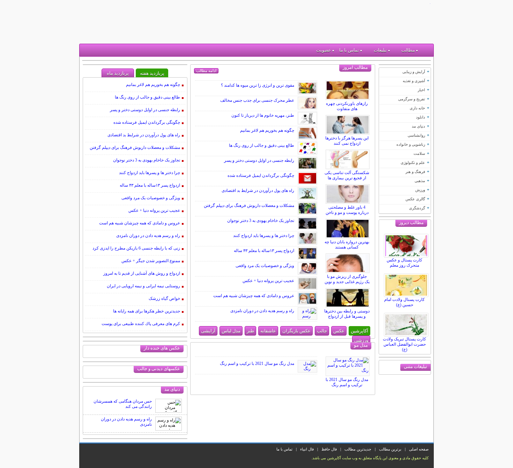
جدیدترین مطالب (357, 449)
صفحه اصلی (419, 449)
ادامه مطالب (206, 71)
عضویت (323, 50)
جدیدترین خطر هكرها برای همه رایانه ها (146, 311)
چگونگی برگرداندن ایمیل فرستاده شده (261, 175)
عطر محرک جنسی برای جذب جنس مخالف (257, 100)
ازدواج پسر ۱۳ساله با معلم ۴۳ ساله (264, 250)
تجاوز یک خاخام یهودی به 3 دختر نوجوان (260, 220)
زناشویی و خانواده (410, 144)
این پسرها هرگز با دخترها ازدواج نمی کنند (347, 141)
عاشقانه (268, 330)
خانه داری (417, 108)
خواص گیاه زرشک (164, 298)
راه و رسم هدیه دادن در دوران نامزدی (262, 310)
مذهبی (420, 181)
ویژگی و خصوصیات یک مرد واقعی (265, 265)
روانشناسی (416, 135)
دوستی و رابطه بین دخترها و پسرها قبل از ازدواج (347, 314)
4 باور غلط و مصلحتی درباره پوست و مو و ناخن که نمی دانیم (347, 212)
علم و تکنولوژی (413, 162)
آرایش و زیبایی (413, 72)
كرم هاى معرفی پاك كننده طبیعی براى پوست (141, 323)
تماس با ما (349, 50)
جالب (322, 330)
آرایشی (208, 330)
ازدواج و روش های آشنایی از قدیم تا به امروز (141, 273)
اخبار (421, 90)
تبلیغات (380, 50)
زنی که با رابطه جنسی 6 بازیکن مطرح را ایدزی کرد (136, 248)
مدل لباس (231, 330)
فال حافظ (329, 449)
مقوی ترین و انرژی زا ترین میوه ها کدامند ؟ (257, 85)
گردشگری (417, 208)
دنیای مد (418, 126)
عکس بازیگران (296, 330)
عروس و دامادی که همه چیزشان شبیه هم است (253, 295)
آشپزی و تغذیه (414, 81)
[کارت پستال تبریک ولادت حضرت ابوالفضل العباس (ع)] (407, 323)
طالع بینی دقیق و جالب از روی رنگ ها (261, 145)
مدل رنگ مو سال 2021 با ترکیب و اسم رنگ (347, 382)
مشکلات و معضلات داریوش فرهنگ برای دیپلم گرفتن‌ (249, 205)
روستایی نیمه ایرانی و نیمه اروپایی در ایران (143, 285)
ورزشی (361, 340)
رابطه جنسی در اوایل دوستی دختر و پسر (259, 160)
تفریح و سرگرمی (411, 99)
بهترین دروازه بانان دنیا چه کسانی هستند (347, 244)
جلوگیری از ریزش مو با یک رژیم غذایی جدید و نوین (347, 279)
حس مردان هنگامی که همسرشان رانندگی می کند (123, 404)
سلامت (419, 153)
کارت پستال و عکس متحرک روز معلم (404, 263)
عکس (338, 330)
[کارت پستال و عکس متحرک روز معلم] (407, 244)
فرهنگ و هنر (415, 172)
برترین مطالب (390, 449)
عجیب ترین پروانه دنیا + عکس (268, 280)
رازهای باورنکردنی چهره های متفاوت (347, 106)
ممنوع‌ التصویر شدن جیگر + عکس (150, 260)
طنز (250, 330)
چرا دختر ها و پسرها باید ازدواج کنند (263, 235)
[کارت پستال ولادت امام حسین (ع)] (407, 283)
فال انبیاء (307, 449)
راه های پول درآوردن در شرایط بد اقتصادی (258, 190)
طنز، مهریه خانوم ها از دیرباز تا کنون (262, 115)
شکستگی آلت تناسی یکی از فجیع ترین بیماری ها (347, 175)
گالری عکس (415, 199)
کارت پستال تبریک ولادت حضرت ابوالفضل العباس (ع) (404, 344)
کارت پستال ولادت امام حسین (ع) (404, 302)
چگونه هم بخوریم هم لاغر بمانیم (267, 130)
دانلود (420, 117)
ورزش (420, 190)
